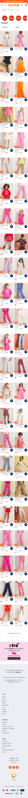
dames (4, 696)
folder (3, 713)
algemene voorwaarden (9, 786)
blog (3, 747)
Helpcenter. (18, 672)
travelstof (4, 711)
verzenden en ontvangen (8, 728)
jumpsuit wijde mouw (19, 48)
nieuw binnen (5, 705)
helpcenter (5, 722)
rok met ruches (4, 251)
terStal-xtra (5, 741)
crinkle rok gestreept (5, 73)
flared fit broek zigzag (5, 473)
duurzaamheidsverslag (7, 750)
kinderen (4, 701)
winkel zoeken (5, 733)
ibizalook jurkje (18, 425)
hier (15, 758)
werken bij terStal (6, 745)
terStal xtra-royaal (6, 743)
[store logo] (14, 5)
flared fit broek (4, 274)
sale (3, 707)
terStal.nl (4, 9)
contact (4, 724)
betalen (4, 730)
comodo (4, 709)
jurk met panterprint (5, 350)
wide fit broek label (19, 523)
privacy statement (19, 786)
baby (3, 703)
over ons (4, 752)
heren (3, 698)
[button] (5, 5)
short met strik (4, 523)
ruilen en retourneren (7, 726)
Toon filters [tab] (5, 27)
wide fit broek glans (4, 325)
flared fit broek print (19, 374)
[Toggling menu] (2, 5)
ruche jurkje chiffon (19, 251)
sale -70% (10, 9)
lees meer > (14, 762)
